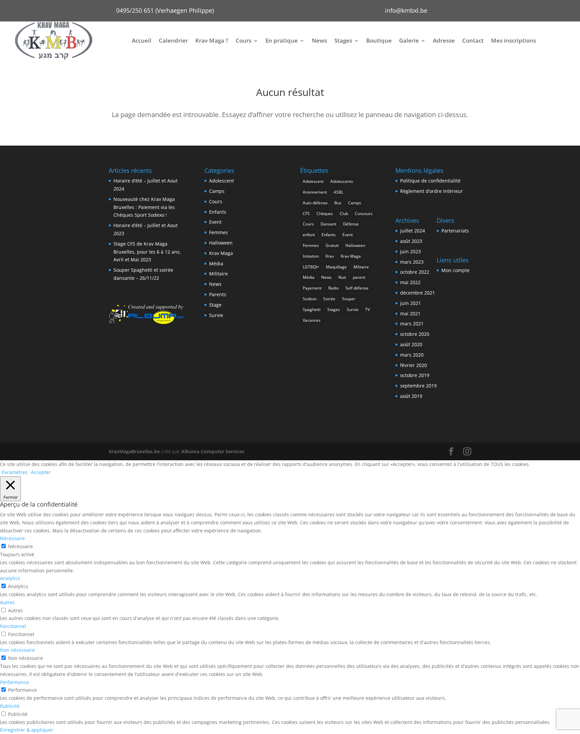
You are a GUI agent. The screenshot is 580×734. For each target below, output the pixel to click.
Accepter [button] (41, 472)
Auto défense (315, 203)
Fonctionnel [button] (13, 626)
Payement (312, 288)
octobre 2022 (414, 272)
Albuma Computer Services (212, 451)
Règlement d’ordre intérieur (431, 191)
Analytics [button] (10, 578)
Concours (364, 213)
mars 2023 (412, 262)
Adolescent (221, 180)
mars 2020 (412, 355)
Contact (473, 40)
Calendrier (173, 40)
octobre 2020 (414, 334)
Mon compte (455, 270)
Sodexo (310, 299)
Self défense (357, 288)
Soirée (329, 299)
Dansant (328, 224)
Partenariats (455, 230)
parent (359, 277)
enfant (309, 235)
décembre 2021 (417, 293)
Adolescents (341, 181)
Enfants (217, 212)
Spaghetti (312, 309)
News (319, 40)
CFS (306, 213)
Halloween (221, 243)
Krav (330, 256)
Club (344, 213)
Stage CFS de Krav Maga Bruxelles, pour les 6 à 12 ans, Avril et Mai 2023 (147, 252)
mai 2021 (410, 313)
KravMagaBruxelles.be (134, 451)
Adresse (444, 40)
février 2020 (413, 365)
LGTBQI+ (311, 267)
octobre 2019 (414, 375)
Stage (215, 305)
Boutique (379, 40)
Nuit (342, 277)
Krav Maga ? (211, 40)
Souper (348, 299)
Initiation (311, 256)
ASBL (338, 192)
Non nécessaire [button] (17, 650)
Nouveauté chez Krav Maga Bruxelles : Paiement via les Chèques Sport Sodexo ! (144, 207)
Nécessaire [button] (12, 538)
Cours (243, 40)
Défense (351, 224)
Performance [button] (14, 682)
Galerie (409, 40)
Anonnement (315, 192)
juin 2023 (410, 251)
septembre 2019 (418, 385)
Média (216, 263)
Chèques (325, 213)
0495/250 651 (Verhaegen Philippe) (165, 10)
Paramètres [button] (15, 472)
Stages (343, 40)
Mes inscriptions (513, 40)
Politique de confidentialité (430, 180)
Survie (216, 315)
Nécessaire (20, 546)
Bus (337, 203)
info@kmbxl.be (406, 10)
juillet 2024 (412, 230)
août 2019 (411, 396)
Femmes (218, 232)
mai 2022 (410, 282)
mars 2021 (412, 323)
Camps (217, 191)
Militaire (218, 273)
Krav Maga (221, 253)
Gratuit (332, 245)
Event (215, 222)
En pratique (281, 40)
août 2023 (411, 241)
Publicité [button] (9, 706)
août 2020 (411, 344)
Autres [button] (7, 602)
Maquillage (336, 267)
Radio (333, 288)
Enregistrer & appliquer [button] (26, 730)
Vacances (312, 320)
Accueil (141, 40)
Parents (217, 294)
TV (367, 309)
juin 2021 (410, 303)
